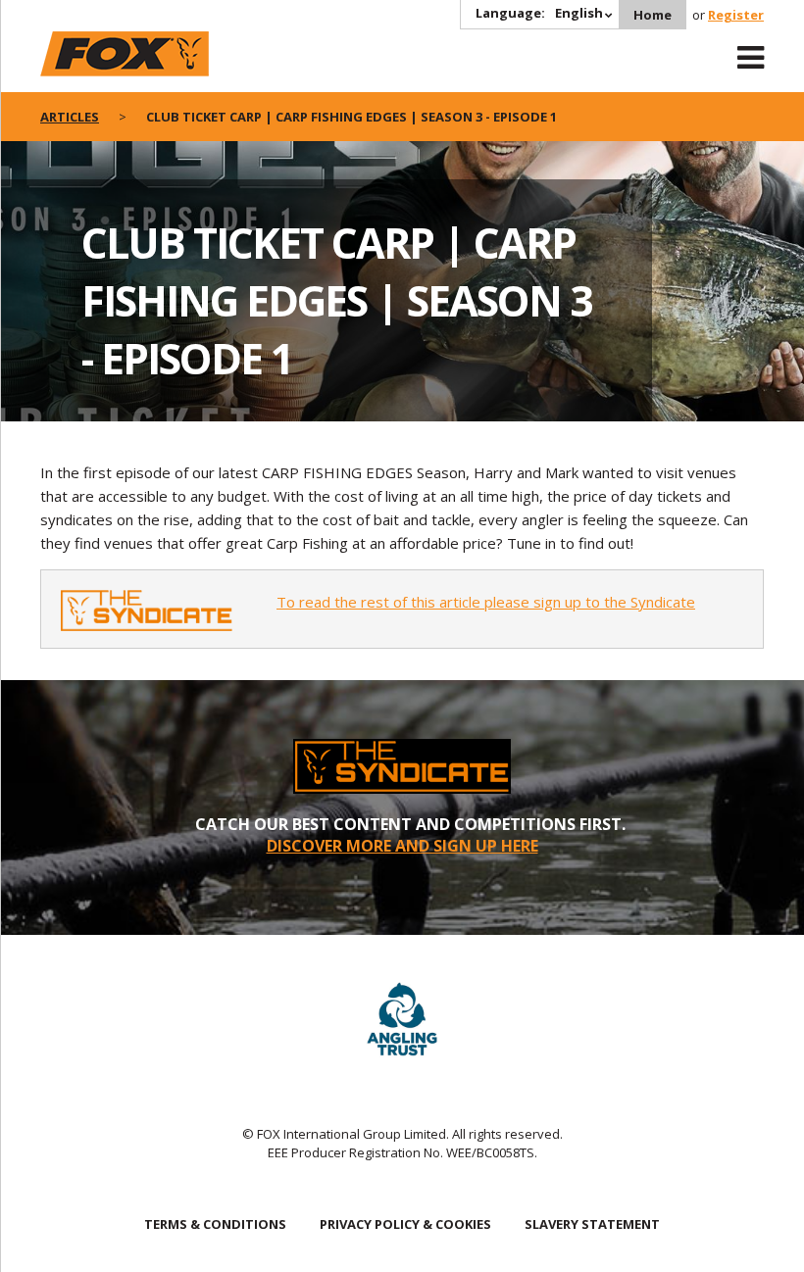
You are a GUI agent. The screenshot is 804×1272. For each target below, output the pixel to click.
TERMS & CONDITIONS (215, 1224)
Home (652, 15)
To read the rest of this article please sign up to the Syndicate (485, 602)
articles (69, 116)
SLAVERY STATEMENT (592, 1224)
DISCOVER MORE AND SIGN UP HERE (402, 845)
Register (736, 15)
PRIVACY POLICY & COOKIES (405, 1224)
